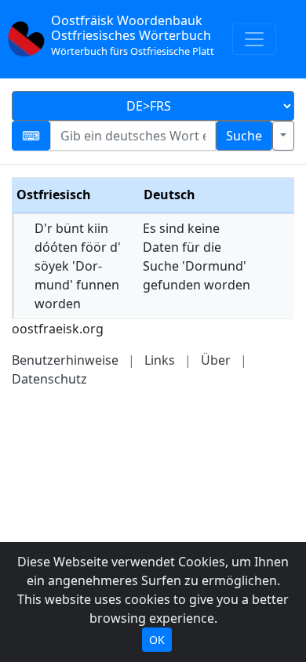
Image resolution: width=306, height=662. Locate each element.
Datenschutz (49, 378)
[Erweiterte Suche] (283, 136)
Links (159, 360)
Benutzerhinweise (65, 360)
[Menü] (254, 39)
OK (157, 639)
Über (216, 360)
